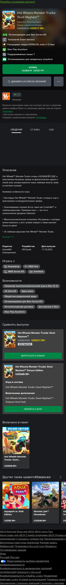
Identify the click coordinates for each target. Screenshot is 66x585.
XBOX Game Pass (44, 531)
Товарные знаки (56, 579)
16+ (15, 95)
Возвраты (51, 546)
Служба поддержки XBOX (40, 535)
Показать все (43, 476)
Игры (3, 553)
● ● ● (58, 81)
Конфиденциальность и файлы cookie (21, 575)
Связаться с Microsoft (28, 572)
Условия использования (32, 579)
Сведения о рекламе (52, 583)
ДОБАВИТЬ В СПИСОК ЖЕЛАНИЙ (28, 81)
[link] (15, 448)
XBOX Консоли (8, 531)
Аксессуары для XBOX (13, 535)
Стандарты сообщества (29, 538)
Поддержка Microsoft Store (30, 546)
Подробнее (8, 111)
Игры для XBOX (26, 531)
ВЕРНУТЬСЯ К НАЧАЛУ (33, 355)
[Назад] (54, 477)
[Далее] (60, 477)
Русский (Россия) (9, 557)
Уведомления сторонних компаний (20, 583)
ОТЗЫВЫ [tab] (35, 129)
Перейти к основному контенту (17, 1)
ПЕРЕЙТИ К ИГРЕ (33, 409)
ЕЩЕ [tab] (51, 129)
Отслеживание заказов (13, 549)
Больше (6, 236)
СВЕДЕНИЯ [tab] (16, 129)
